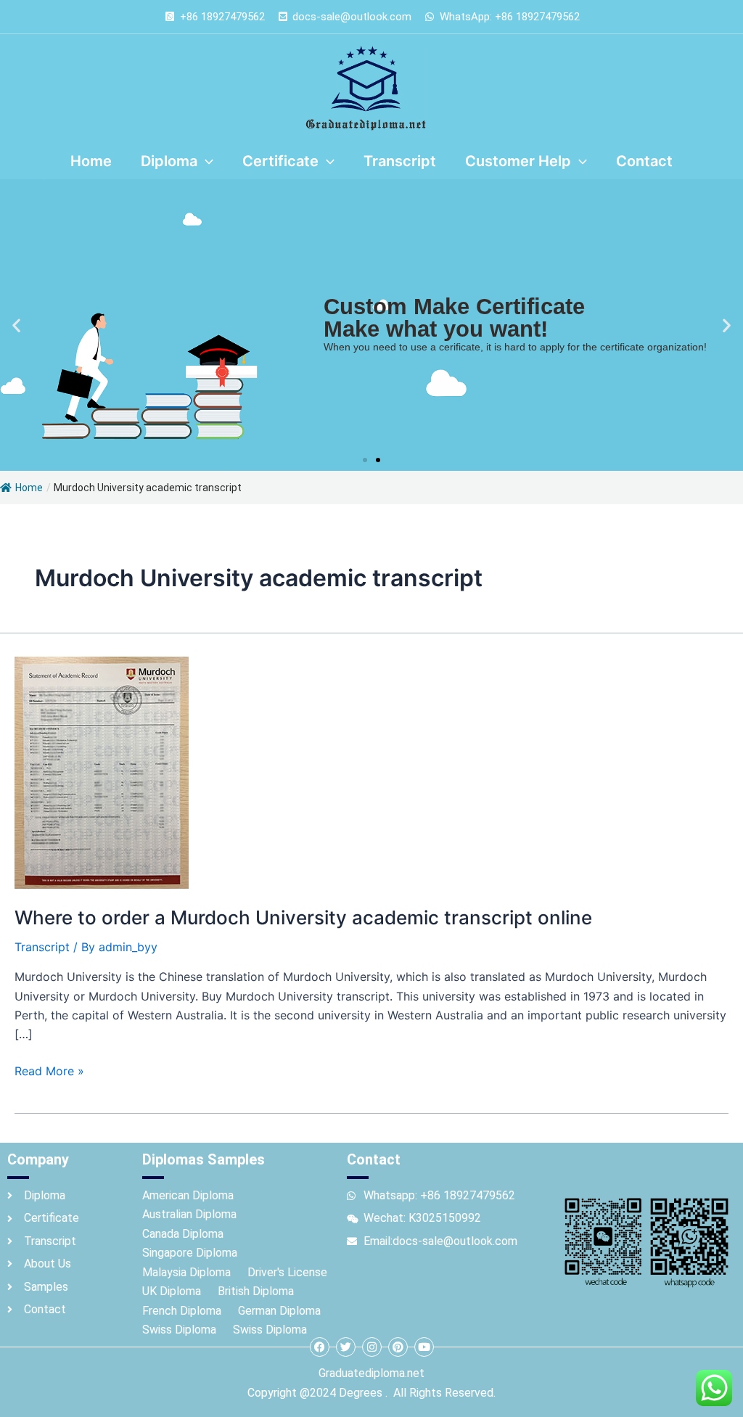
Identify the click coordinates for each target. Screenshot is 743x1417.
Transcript (42, 947)
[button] (16, 325)
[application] (205, 161)
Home (29, 487)
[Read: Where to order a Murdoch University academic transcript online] (102, 771)
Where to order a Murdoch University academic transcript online (303, 917)
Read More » (49, 1069)
